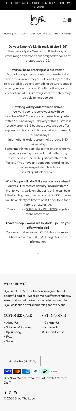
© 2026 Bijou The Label (19, 398)
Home (7, 33)
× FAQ (8, 336)
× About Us (11, 323)
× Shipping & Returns (17, 327)
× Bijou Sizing (12, 332)
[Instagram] (15, 393)
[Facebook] (5, 393)
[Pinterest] (10, 393)
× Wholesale (50, 327)
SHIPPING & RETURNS (41, 209)
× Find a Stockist (53, 332)
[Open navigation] (6, 20)
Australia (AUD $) (23, 361)
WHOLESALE (37, 237)
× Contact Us (50, 323)
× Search (9, 341)
